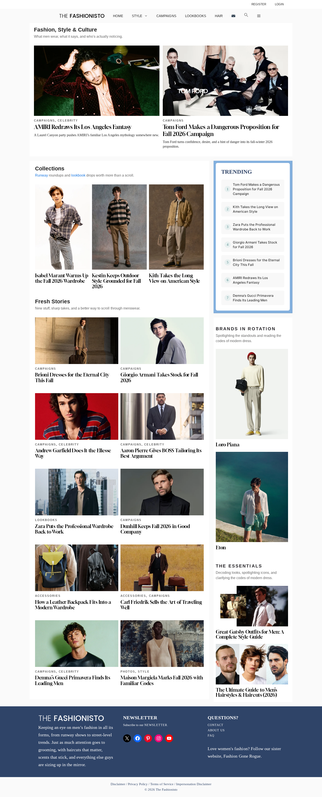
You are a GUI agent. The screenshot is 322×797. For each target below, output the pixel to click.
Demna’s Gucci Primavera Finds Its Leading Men (72, 680)
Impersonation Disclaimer (193, 784)
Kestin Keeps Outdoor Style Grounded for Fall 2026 (116, 281)
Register (258, 4)
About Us (216, 730)
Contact (215, 725)
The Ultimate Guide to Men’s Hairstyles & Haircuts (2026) (246, 692)
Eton (221, 547)
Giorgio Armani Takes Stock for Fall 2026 (159, 377)
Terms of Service (161, 784)
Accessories (48, 595)
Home (118, 16)
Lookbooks (195, 16)
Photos (127, 671)
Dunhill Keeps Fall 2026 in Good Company (155, 529)
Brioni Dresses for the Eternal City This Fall (72, 377)
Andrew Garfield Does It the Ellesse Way (73, 453)
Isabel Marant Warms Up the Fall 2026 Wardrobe (61, 278)
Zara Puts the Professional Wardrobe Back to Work (74, 529)
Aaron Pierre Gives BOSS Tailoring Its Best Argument (161, 453)
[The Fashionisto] (81, 16)
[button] (246, 16)
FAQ (211, 735)
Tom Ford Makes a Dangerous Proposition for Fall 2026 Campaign (256, 189)
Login (279, 4)
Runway (41, 175)
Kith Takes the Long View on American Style (174, 278)
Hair (219, 16)
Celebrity (68, 120)
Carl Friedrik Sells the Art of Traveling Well (161, 604)
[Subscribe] (233, 16)
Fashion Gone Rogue (241, 756)
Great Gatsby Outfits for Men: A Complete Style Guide (250, 634)
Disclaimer (118, 784)
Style (137, 16)
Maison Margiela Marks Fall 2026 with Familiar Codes (161, 680)
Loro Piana (227, 444)
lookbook (78, 175)
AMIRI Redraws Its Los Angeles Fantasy (82, 127)
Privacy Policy (138, 784)
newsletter (155, 725)
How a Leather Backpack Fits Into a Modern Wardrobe (73, 604)
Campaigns (166, 16)
